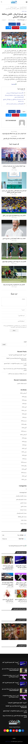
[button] (2, 631)
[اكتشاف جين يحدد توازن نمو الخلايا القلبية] (7, 593)
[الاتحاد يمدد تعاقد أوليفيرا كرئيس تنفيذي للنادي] (14, 228)
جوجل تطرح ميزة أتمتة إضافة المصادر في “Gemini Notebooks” (7, 567)
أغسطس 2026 (23, 393)
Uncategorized (23, 492)
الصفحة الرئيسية (23, 7)
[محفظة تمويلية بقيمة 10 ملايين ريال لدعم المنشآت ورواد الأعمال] (7, 577)
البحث (25, 342)
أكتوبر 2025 (24, 427)
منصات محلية (24, 523)
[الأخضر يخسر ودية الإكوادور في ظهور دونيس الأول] (14, 205)
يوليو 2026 (24, 396)
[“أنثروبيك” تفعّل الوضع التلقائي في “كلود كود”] (21, 560)
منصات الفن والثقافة (22, 517)
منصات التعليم (23, 503)
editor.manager (21, 20)
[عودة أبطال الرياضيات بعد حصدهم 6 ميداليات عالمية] (14, 155)
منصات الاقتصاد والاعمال (21, 496)
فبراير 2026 (24, 414)
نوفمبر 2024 (24, 465)
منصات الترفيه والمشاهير (21, 499)
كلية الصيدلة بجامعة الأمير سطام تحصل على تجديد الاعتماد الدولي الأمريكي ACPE (14, 191)
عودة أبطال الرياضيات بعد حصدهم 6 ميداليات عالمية (14, 167)
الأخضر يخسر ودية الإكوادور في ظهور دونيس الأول (14, 215)
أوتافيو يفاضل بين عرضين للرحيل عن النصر (15, 104)
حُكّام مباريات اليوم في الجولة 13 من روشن (15, 93)
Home (14, 738)
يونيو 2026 (24, 400)
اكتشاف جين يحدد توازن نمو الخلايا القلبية (7, 600)
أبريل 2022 (24, 476)
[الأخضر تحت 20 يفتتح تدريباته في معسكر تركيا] (14, 274)
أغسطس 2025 (23, 434)
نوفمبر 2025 (24, 424)
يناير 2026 (24, 417)
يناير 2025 (24, 459)
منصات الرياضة (13, 7)
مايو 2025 (24, 445)
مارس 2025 (24, 452)
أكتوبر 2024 (24, 469)
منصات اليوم (8, 741)
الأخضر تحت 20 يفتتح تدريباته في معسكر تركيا (14, 285)
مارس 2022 (24, 479)
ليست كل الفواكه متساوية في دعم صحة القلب (17, 373)
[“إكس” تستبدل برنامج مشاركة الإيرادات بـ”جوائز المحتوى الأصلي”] (21, 577)
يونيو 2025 (24, 441)
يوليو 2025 (24, 438)
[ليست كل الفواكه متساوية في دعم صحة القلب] (21, 593)
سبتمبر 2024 (24, 472)
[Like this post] (17, 24)
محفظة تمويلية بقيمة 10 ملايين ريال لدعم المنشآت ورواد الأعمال (7, 584)
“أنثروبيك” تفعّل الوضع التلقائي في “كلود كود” (17, 355)
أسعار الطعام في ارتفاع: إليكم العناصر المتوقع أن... (14, 631)
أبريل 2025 (24, 448)
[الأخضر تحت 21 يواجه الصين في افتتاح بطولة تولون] (14, 251)
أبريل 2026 (24, 407)
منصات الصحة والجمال (22, 513)
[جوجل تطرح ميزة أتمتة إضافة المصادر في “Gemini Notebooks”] (7, 560)
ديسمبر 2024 (24, 462)
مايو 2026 (24, 403)
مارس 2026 (24, 410)
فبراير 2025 (24, 455)
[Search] (1, 2)
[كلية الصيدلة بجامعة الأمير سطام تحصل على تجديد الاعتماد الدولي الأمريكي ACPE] (14, 180)
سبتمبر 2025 (24, 431)
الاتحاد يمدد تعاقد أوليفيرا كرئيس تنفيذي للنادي (14, 238)
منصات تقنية (24, 520)
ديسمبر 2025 (24, 421)
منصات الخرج (24, 506)
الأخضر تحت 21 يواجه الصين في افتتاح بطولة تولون (14, 261)
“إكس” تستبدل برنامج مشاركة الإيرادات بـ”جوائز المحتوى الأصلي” (21, 584)
